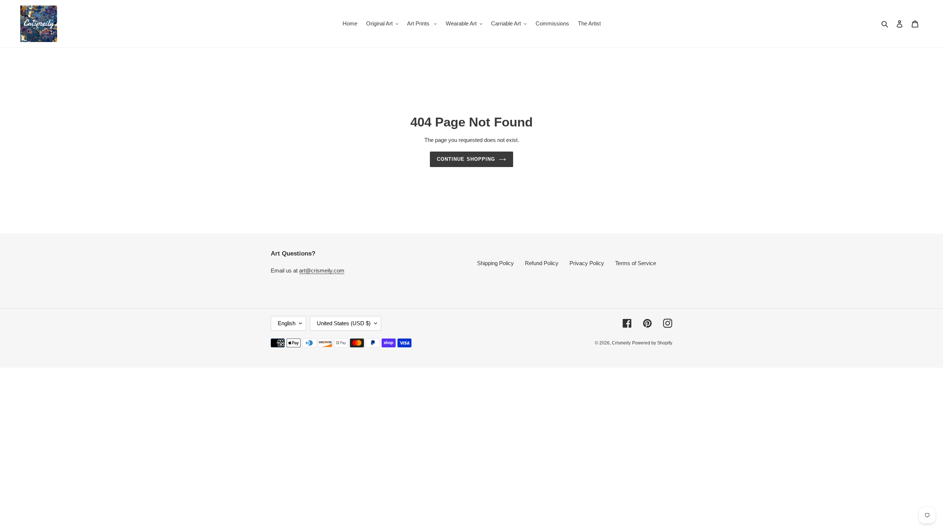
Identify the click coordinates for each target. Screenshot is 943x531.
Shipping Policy (495, 263)
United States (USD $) (344, 323)
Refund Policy (541, 263)
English (286, 323)
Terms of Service (635, 263)
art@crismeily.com (321, 270)
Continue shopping (466, 159)
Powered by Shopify (652, 343)
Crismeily (621, 343)
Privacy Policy (586, 263)
